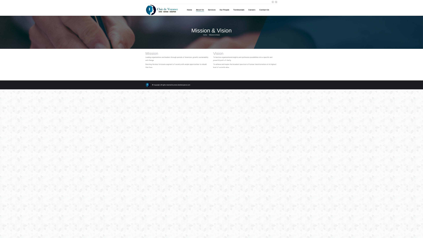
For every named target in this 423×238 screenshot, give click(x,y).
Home (205, 35)
